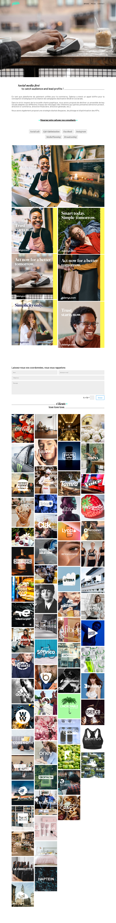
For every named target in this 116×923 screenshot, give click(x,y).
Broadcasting (70, 136)
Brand (86, 4)
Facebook (68, 131)
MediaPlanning (53, 136)
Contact (101, 4)
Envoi (100, 398)
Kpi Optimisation (51, 131)
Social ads (35, 131)
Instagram (81, 131)
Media (93, 4)
